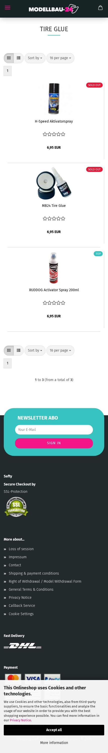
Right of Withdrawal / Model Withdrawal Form (45, 581)
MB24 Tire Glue (54, 206)
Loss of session (21, 549)
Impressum (18, 557)
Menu (7, 7)
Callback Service (22, 606)
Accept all (54, 730)
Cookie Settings (21, 614)
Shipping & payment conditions (34, 573)
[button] (9, 58)
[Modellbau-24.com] (54, 9)
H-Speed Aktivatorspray (54, 121)
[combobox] (35, 58)
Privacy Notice (20, 720)
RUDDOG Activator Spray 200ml (54, 290)
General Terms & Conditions (31, 589)
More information (54, 743)
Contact (15, 565)
